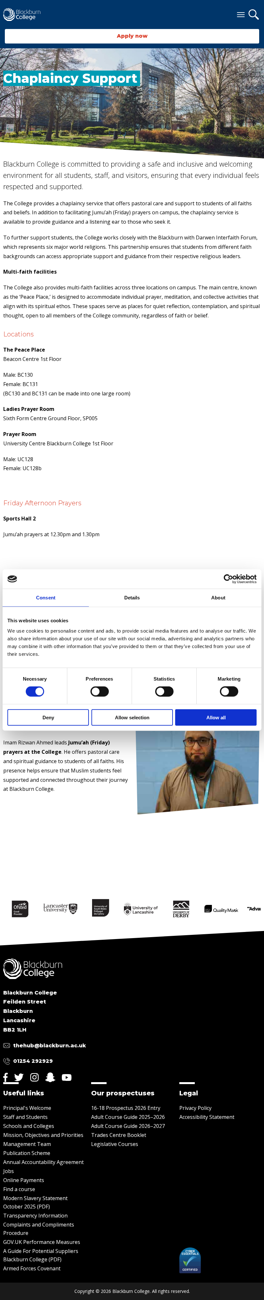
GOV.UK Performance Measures (41, 1242)
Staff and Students (25, 1117)
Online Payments (23, 1180)
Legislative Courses (114, 1144)
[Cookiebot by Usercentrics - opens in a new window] (228, 579)
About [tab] (218, 597)
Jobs (8, 1171)
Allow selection (132, 717)
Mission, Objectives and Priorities (43, 1135)
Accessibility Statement (206, 1117)
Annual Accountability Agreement (43, 1162)
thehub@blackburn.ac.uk (49, 1046)
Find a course (19, 1189)
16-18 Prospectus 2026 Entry (125, 1107)
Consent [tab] (45, 597)
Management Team (27, 1144)
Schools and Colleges (28, 1126)
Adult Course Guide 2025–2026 (128, 1117)
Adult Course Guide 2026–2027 (128, 1126)
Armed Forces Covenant (32, 1268)
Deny (48, 717)
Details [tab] (132, 597)
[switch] (99, 691)
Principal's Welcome (27, 1107)
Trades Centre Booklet (118, 1135)
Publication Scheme (26, 1153)
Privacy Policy (195, 1107)
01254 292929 (33, 1061)
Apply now (132, 36)
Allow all (216, 717)
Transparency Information (35, 1215)
